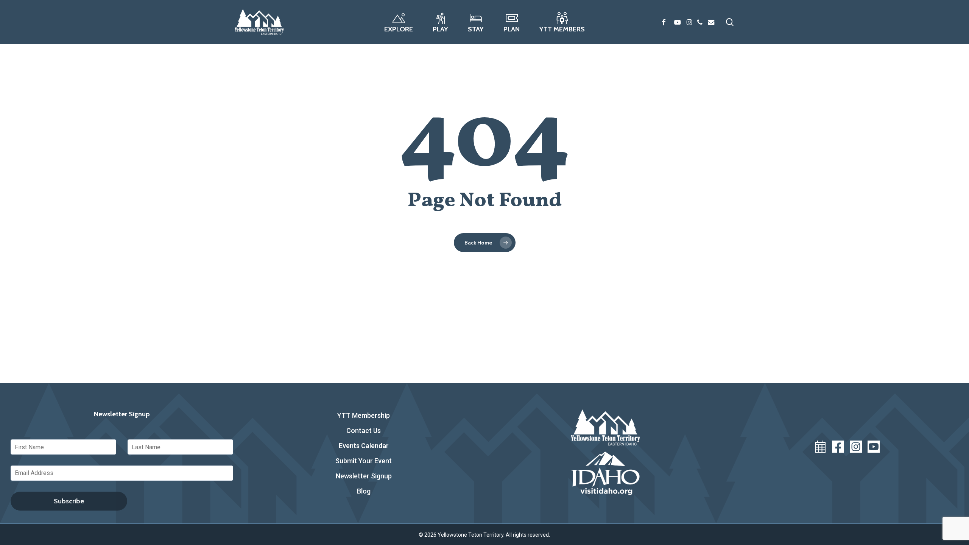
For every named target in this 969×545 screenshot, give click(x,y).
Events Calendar (364, 446)
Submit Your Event (363, 461)
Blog (364, 491)
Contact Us (363, 430)
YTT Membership (363, 415)
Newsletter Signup (364, 476)
